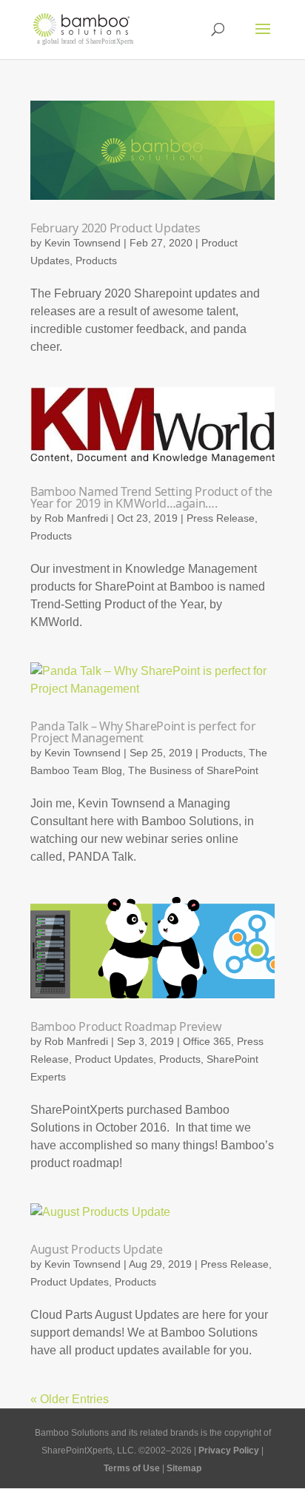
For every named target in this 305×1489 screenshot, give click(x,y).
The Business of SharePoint (193, 770)
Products (96, 260)
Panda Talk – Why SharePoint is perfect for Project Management (142, 732)
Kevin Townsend (82, 243)
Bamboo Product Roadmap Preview (125, 1026)
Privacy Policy (228, 1450)
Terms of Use (132, 1468)
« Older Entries (69, 1399)
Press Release (221, 518)
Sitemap (184, 1468)
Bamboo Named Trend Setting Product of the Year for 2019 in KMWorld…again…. (151, 497)
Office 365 (207, 1041)
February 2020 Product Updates (115, 228)
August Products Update (96, 1249)
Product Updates (114, 1059)
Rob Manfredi (76, 518)
